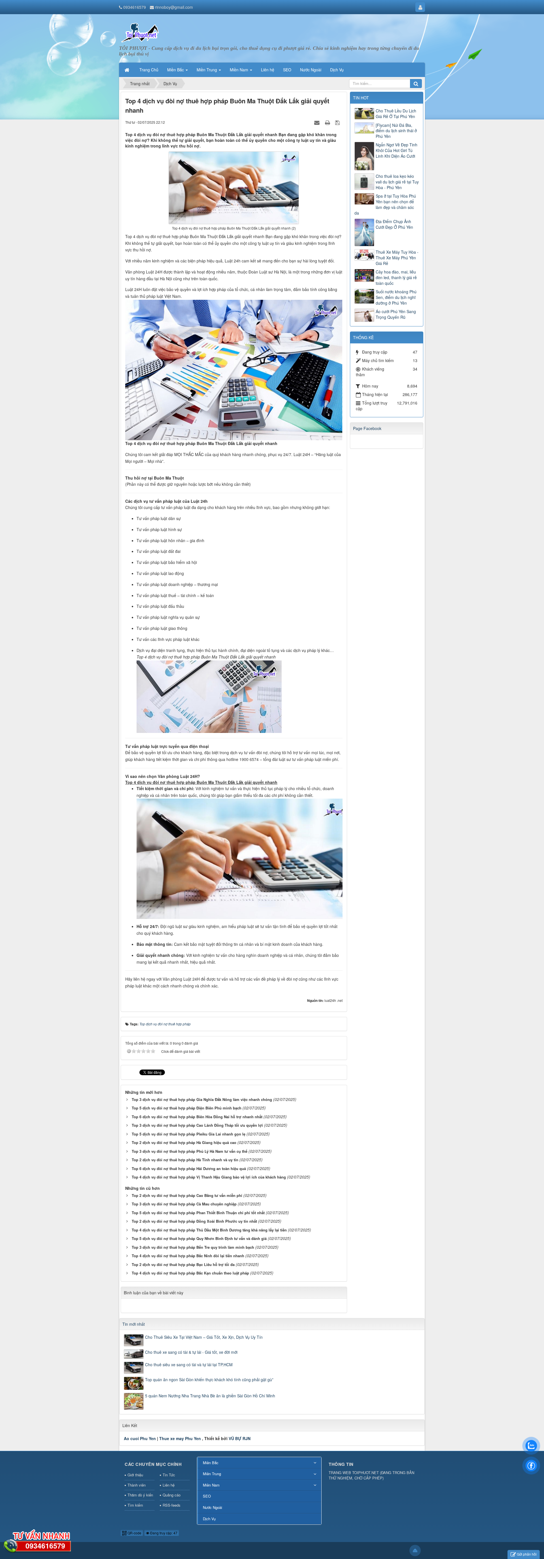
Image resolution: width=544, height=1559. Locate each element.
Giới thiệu (135, 1474)
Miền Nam (211, 1485)
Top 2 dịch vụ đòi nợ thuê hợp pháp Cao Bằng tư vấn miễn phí (187, 1195)
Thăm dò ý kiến (140, 1495)
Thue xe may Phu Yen (180, 1438)
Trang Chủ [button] (148, 69)
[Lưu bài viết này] (338, 122)
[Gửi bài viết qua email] (317, 122)
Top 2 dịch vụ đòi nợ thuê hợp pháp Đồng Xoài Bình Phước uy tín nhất (194, 1221)
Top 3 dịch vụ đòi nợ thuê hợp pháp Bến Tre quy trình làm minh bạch (193, 1247)
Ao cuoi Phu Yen (140, 1438)
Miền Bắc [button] (176, 69)
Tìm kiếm (135, 1505)
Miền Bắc (210, 1462)
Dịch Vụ (209, 1518)
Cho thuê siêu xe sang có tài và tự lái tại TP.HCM (189, 1364)
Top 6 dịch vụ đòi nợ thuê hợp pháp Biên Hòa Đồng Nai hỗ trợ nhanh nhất (197, 1116)
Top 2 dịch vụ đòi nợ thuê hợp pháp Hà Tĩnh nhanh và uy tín (185, 1159)
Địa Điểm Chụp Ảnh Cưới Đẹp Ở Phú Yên (394, 224)
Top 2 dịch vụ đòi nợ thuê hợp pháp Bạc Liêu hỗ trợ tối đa (183, 1264)
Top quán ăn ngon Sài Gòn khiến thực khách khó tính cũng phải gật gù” (209, 1379)
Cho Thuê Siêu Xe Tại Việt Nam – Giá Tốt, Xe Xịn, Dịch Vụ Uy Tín (204, 1337)
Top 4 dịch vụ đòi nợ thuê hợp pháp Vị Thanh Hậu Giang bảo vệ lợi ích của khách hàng (209, 1177)
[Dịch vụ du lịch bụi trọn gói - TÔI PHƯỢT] (140, 32)
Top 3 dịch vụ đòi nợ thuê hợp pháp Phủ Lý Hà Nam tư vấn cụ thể (189, 1151)
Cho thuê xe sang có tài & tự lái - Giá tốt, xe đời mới (191, 1352)
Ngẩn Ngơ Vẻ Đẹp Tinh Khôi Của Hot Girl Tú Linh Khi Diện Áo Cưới (396, 150)
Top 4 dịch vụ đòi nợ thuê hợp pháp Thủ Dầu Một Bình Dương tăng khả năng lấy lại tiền (209, 1230)
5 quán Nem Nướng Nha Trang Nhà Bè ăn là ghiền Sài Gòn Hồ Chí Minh (210, 1395)
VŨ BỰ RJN (239, 1438)
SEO (207, 1496)
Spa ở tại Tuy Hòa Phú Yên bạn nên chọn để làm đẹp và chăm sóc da (385, 204)
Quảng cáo (171, 1495)
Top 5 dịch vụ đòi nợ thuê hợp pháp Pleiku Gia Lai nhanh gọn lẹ (188, 1134)
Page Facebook (367, 428)
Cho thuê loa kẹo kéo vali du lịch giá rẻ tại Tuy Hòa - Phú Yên (397, 181)
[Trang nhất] (127, 70)
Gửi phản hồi (527, 1554)
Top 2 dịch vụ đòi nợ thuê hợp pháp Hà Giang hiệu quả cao (184, 1142)
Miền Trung (212, 1473)
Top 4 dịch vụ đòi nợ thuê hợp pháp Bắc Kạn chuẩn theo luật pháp (190, 1273)
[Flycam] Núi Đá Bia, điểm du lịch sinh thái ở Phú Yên (396, 130)
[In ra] (328, 122)
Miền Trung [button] (207, 69)
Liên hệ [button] (267, 69)
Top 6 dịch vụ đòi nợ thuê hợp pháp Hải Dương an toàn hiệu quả (189, 1168)
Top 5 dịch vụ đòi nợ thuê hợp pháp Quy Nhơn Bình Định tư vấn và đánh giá (199, 1238)
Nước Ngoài (212, 1507)
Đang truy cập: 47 (163, 1532)
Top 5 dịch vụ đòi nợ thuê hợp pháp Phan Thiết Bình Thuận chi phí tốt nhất (198, 1212)
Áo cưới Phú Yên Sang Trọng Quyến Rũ (396, 314)
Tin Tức (169, 1474)
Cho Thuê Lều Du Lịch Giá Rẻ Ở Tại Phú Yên (396, 113)
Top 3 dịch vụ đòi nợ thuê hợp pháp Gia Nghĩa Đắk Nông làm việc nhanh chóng (202, 1099)
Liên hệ (169, 1485)
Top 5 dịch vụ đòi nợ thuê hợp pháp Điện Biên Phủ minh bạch (186, 1108)
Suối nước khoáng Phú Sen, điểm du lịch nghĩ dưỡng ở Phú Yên (396, 297)
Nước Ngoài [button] (310, 69)
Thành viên (137, 1485)
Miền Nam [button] (239, 69)
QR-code (134, 1532)
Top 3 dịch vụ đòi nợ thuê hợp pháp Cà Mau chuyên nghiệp (184, 1204)
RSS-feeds (171, 1505)
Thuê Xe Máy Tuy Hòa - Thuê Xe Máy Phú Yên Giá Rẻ (397, 257)
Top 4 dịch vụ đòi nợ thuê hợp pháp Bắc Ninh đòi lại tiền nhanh (188, 1255)
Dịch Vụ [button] (337, 69)
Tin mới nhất (133, 1324)
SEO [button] (287, 69)
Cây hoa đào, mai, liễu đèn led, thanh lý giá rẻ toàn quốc (396, 277)
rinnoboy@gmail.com (174, 7)
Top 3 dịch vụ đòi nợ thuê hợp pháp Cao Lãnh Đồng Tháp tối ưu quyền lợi (197, 1125)
